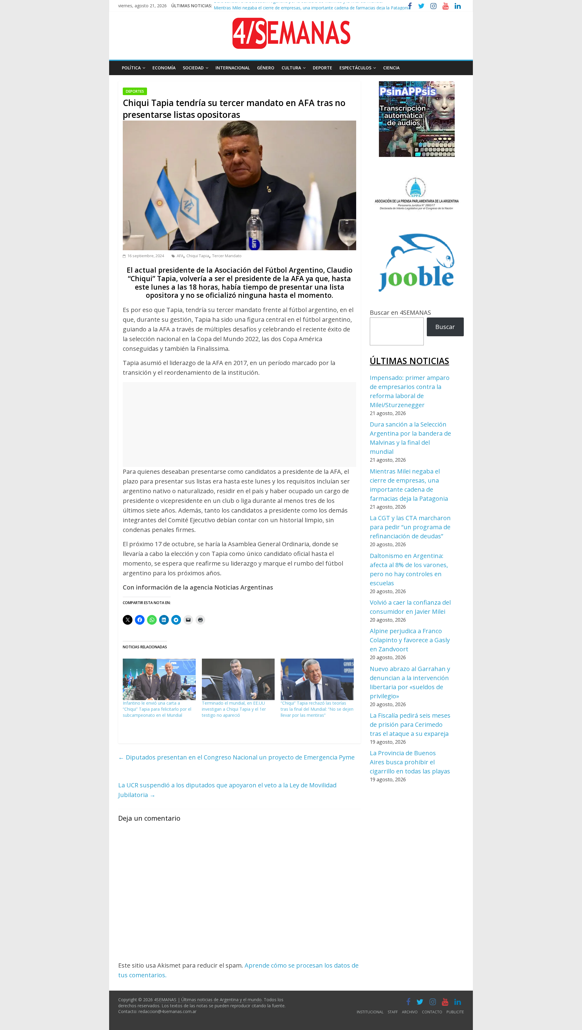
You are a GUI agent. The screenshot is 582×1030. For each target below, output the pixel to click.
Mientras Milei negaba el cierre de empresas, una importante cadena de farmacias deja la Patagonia (312, 5)
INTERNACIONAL (233, 68)
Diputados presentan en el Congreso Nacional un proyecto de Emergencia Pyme (236, 757)
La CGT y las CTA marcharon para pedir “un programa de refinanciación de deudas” (410, 527)
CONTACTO (432, 1012)
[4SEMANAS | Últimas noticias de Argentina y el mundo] (291, 22)
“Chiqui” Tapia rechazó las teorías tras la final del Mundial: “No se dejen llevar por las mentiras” (317, 709)
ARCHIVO (410, 1012)
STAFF (393, 1012)
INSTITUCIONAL (370, 1012)
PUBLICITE (455, 1012)
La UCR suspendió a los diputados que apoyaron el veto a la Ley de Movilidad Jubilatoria (227, 790)
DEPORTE (322, 68)
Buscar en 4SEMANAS (400, 312)
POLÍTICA (131, 68)
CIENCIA (391, 68)
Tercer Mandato (227, 255)
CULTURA (291, 68)
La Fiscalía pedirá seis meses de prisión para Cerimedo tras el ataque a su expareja (410, 724)
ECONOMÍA (164, 68)
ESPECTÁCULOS (355, 68)
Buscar (445, 327)
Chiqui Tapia (197, 255)
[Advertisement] (239, 424)
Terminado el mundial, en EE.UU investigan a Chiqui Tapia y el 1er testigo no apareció (234, 709)
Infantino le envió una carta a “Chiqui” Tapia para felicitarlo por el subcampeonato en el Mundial (157, 709)
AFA (180, 255)
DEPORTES (135, 91)
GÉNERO (265, 68)
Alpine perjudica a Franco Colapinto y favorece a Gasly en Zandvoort (410, 640)
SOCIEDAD (193, 68)
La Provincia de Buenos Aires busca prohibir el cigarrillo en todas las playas (410, 762)
